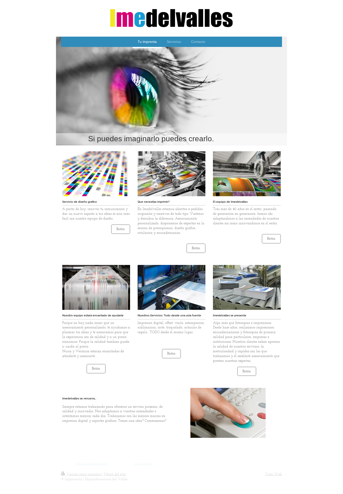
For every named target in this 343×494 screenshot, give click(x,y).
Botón (121, 229)
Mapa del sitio (115, 474)
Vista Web (273, 474)
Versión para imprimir (84, 474)
